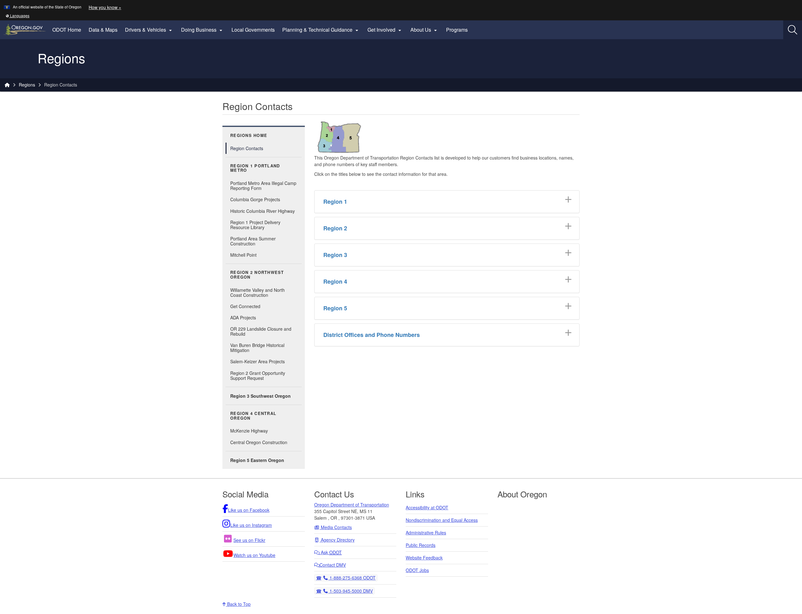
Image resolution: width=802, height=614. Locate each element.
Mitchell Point (243, 255)
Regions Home (248, 135)
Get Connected (245, 306)
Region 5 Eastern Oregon (257, 460)
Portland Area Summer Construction (253, 241)
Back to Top (238, 604)
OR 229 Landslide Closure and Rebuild (260, 331)
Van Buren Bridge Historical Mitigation (257, 347)
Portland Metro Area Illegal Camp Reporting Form (263, 185)
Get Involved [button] (385, 30)
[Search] (792, 29)
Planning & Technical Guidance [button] (321, 30)
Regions (27, 84)
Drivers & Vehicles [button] (149, 30)
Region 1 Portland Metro (255, 168)
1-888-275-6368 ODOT (352, 577)
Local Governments (253, 29)
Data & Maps (103, 29)
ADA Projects (243, 317)
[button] (17, 15)
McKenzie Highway (249, 431)
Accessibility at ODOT (427, 507)
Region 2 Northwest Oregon (257, 275)
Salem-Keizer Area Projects (257, 361)
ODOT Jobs (417, 570)
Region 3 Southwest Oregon (260, 396)
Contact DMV (333, 565)
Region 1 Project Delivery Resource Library (255, 224)
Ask (331, 552)
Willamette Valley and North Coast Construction (266, 292)
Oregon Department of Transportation (351, 504)
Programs (457, 29)
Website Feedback (424, 557)
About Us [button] (424, 30)
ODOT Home (66, 29)
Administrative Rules (426, 532)
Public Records (420, 545)
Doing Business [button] (202, 30)
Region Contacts (246, 148)
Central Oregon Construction (258, 442)
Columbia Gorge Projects (255, 199)
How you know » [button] (105, 7)
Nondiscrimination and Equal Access (442, 520)
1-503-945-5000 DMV (350, 590)
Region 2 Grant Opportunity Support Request (257, 375)
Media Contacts (336, 527)
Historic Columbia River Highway (262, 211)
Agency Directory (337, 540)
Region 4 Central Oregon (253, 416)
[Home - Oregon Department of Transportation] (7, 84)
